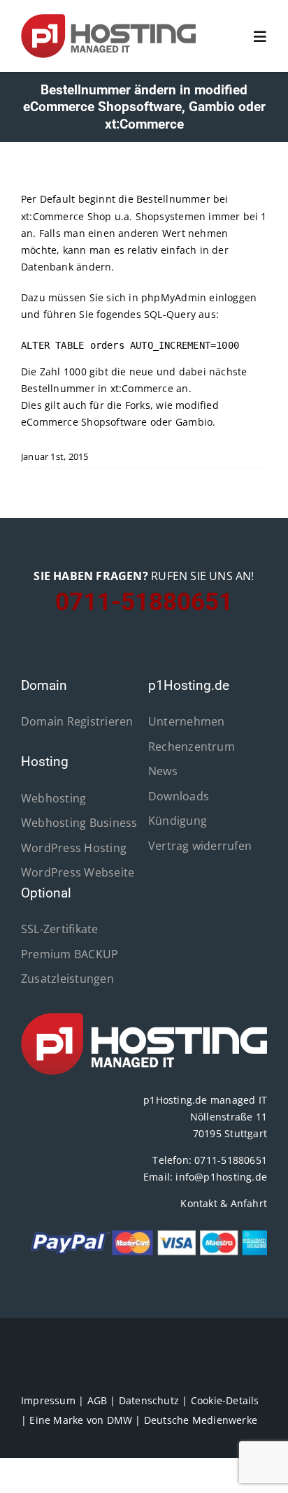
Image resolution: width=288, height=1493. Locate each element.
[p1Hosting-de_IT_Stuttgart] (144, 1017)
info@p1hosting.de (221, 1176)
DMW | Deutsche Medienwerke (182, 1420)
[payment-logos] (144, 1233)
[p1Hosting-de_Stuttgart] (108, 18)
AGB (97, 1400)
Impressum (48, 1400)
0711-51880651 (230, 1160)
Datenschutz (149, 1400)
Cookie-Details (225, 1400)
